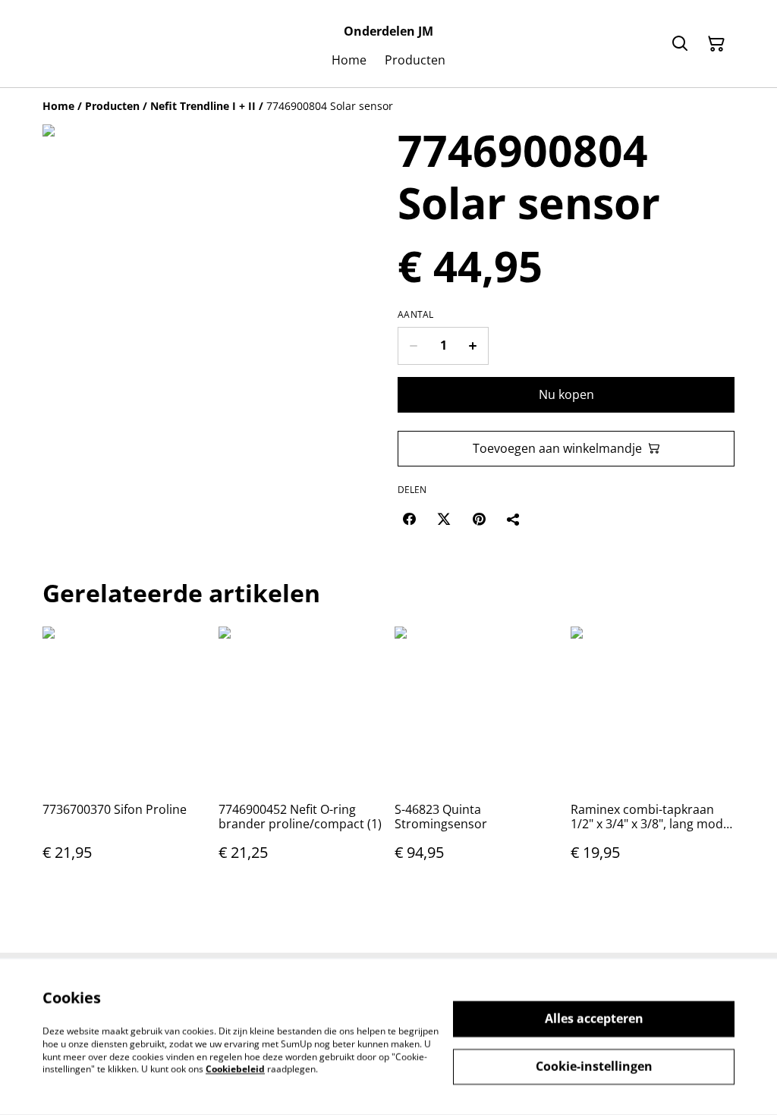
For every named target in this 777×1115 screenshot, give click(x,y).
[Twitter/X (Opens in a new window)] (444, 518)
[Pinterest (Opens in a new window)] (478, 518)
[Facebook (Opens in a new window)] (409, 518)
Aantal (416, 314)
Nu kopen (566, 394)
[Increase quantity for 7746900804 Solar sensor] (473, 346)
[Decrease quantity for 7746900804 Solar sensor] (413, 346)
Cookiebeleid (235, 1069)
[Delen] (513, 518)
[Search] (680, 44)
